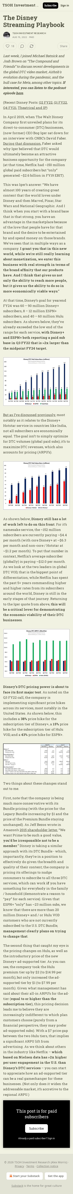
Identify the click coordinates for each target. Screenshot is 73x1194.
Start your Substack (26, 1176)
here (19, 93)
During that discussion (22, 143)
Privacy (19, 1166)
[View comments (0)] (22, 46)
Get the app (56, 1176)
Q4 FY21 (9, 107)
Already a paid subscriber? (36, 1138)
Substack (17, 1186)
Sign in (65, 5)
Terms (30, 1166)
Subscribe (50, 5)
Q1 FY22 (60, 102)
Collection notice (47, 1166)
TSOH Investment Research (29, 33)
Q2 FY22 (46, 102)
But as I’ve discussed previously (29, 415)
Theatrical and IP (32, 107)
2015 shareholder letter (38, 830)
